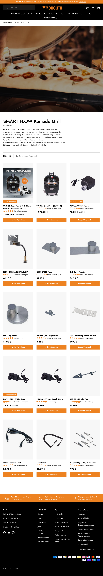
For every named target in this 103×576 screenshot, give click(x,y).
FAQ (39, 518)
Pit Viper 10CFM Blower (79, 206)
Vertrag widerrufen (87, 549)
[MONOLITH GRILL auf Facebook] (4, 532)
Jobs (39, 526)
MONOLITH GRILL (8, 23)
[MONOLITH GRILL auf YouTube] (9, 532)
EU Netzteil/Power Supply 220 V (50, 399)
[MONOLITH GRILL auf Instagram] (13, 532)
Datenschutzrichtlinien (86, 529)
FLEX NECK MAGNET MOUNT (15, 272)
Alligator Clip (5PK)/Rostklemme (83, 463)
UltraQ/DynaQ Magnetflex (47, 335)
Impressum (82, 514)
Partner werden (60, 535)
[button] (98, 8)
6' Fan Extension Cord (12, 463)
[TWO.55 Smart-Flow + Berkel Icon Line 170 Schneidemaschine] (18, 183)
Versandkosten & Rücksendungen (84, 534)
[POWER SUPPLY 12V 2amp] (18, 376)
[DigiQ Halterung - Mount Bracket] (85, 312)
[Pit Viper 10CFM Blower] (85, 183)
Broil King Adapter (10, 335)
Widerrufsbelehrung (85, 518)
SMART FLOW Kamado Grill (22, 23)
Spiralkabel (41, 463)
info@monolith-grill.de (11, 527)
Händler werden (44, 541)
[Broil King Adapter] (18, 312)
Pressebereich (83, 544)
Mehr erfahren (79, 2)
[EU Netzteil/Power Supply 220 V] (52, 376)
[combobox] (19, 7)
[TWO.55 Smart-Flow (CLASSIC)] (52, 183)
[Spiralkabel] (52, 439)
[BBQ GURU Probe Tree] (85, 376)
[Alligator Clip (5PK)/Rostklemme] (85, 439)
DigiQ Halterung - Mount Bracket (83, 335)
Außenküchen (60, 531)
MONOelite (59, 514)
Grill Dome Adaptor (77, 272)
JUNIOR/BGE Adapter (45, 272)
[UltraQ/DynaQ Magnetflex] (52, 312)
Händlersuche (41, 14)
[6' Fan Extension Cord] (18, 439)
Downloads (42, 522)
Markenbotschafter (61, 522)
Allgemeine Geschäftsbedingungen (86, 523)
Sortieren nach (22, 156)
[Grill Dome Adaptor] (85, 249)
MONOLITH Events (62, 526)
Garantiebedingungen (86, 540)
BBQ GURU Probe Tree (79, 399)
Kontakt (40, 514)
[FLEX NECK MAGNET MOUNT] (18, 249)
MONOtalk (59, 518)
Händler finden (43, 537)
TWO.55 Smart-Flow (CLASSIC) (49, 206)
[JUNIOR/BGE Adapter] (52, 249)
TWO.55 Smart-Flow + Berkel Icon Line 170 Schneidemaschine (17, 207)
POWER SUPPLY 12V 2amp (14, 399)
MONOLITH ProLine (42, 532)
